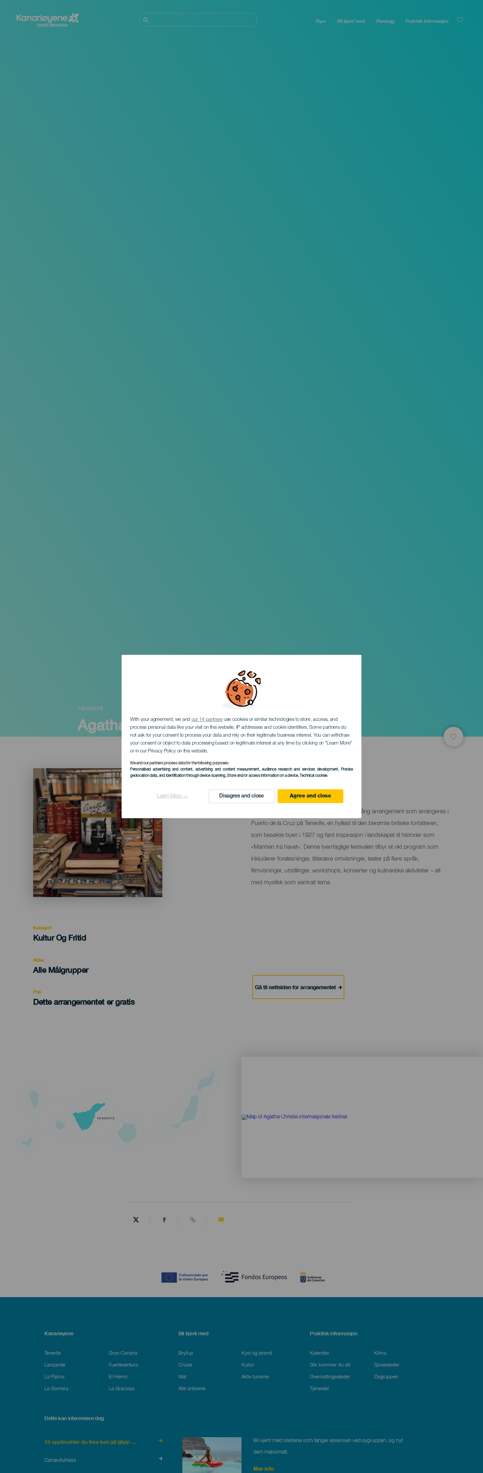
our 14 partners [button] (207, 719)
